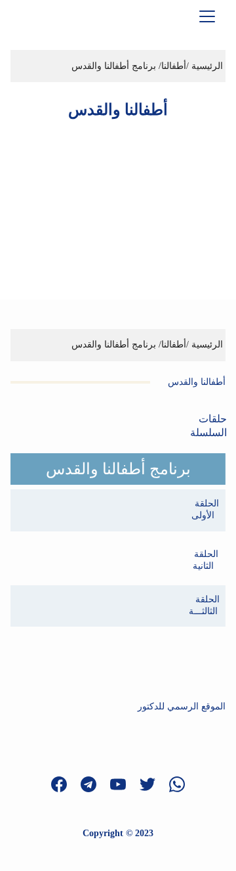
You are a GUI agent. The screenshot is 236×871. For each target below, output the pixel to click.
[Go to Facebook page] (65, 784)
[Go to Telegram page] (95, 784)
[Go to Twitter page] (154, 784)
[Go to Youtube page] (124, 784)
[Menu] (207, 16)
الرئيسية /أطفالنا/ (189, 66)
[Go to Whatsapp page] (177, 784)
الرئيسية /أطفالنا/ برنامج (176, 344)
